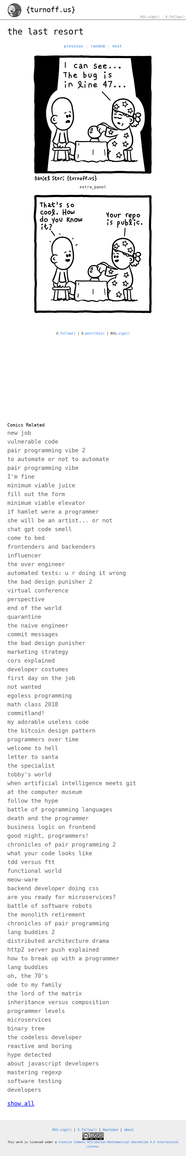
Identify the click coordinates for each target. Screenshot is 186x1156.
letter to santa (32, 757)
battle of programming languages (59, 809)
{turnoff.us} (48, 9)
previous (73, 46)
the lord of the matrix (44, 993)
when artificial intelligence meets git (71, 783)
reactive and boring (39, 1046)
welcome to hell (32, 748)
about (129, 1130)
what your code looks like (49, 853)
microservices (29, 1019)
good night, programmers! (48, 835)
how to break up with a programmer (63, 958)
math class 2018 (32, 704)
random (98, 46)
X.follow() (175, 17)
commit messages (32, 634)
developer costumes (37, 669)
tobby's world (29, 774)
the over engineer (36, 564)
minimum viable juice (41, 485)
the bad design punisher (46, 643)
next (117, 46)
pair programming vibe (42, 467)
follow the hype (32, 800)
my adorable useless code (48, 722)
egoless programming (39, 695)
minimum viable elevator (46, 503)
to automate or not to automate (58, 459)
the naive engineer (37, 625)
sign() (124, 333)
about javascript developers (53, 1063)
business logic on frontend (51, 827)
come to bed (26, 538)
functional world (34, 870)
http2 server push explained (53, 949)
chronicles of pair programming (58, 923)
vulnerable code (32, 441)
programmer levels (36, 1011)
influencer (24, 555)
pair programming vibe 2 (46, 450)
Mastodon (110, 1130)
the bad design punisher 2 (49, 581)
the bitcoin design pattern (51, 730)
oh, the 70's (27, 976)
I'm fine (20, 476)
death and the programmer (48, 818)
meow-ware (22, 879)
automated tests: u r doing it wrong (66, 573)
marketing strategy (37, 651)
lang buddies (27, 967)
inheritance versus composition (58, 1002)
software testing (34, 1081)
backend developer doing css (53, 888)
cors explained (31, 660)
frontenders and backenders (51, 546)
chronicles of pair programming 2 (61, 844)
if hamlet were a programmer (53, 511)
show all (20, 1103)
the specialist (31, 765)
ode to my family (34, 984)
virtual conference (37, 590)
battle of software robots (49, 905)
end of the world (34, 608)
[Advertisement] (93, 376)
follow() (68, 333)
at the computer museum (44, 792)
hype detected (29, 1054)
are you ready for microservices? (61, 897)
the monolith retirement (46, 914)
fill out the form (36, 494)
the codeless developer (44, 1037)
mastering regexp (34, 1072)
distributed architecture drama (58, 941)
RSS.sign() (150, 17)
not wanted (24, 686)
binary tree (26, 1028)
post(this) (95, 333)
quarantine (24, 616)
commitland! (26, 713)
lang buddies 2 (31, 932)
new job (19, 432)
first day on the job (41, 678)
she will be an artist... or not (59, 520)
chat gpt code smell (39, 529)
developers (24, 1089)
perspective (26, 599)
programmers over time (42, 739)
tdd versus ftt (31, 862)
